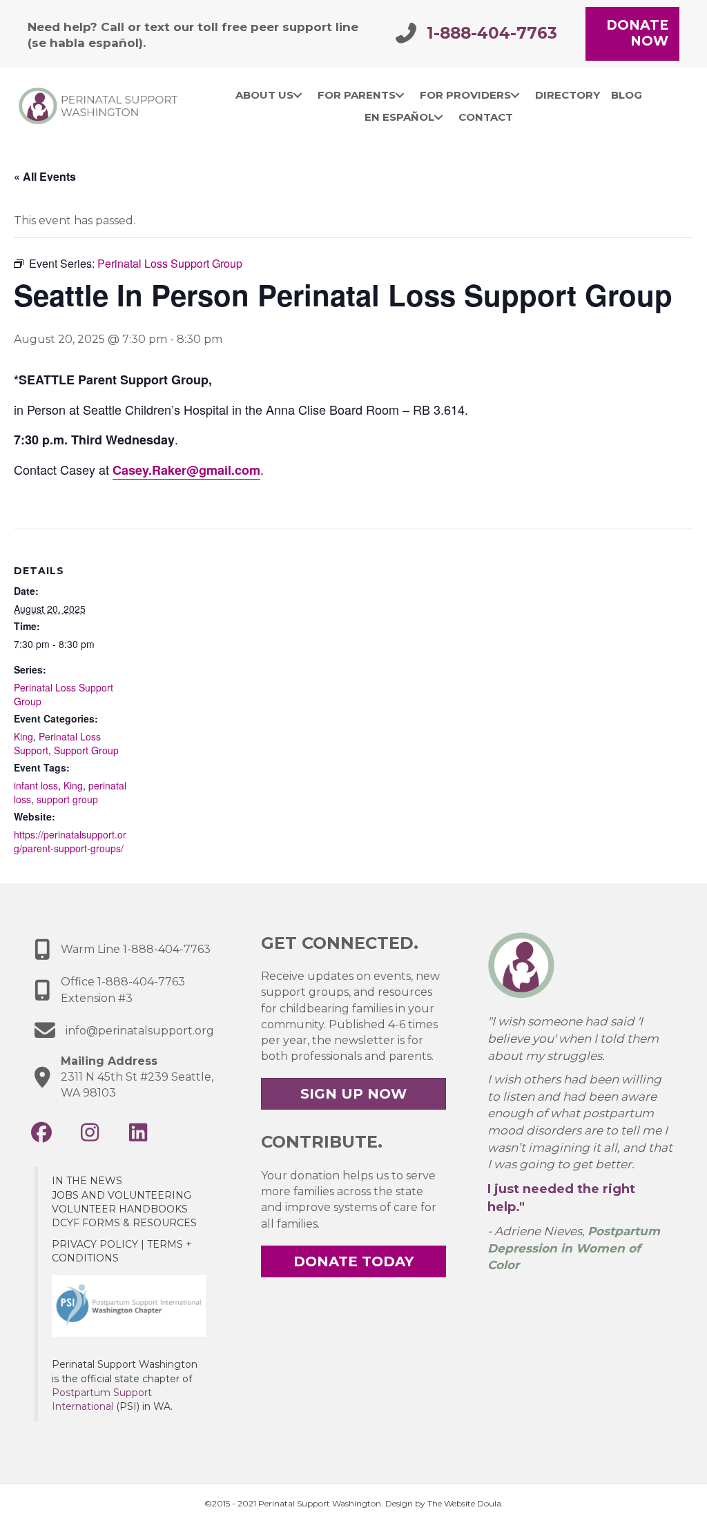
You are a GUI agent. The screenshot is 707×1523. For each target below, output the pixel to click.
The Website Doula (464, 1503)
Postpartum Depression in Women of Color (573, 1248)
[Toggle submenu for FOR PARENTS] (400, 95)
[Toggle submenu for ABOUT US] (297, 95)
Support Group (86, 750)
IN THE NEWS (87, 1181)
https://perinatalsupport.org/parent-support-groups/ (70, 841)
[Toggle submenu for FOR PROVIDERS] (515, 95)
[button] (41, 1132)
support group (67, 799)
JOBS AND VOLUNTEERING (121, 1195)
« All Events (45, 176)
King (23, 736)
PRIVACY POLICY (95, 1244)
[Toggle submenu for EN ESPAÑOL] (438, 117)
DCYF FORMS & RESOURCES (124, 1223)
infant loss (36, 785)
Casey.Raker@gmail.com (186, 470)
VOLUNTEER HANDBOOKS (120, 1209)
